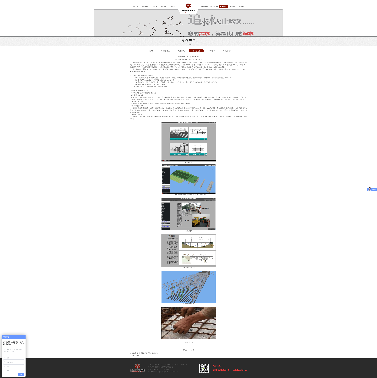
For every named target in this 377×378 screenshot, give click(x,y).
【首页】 (185, 350)
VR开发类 (181, 51)
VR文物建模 (227, 51)
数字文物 (204, 6)
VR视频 (145, 6)
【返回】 (191, 350)
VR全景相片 (165, 51)
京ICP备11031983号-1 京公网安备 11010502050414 (163, 372)
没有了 (137, 355)
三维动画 (211, 51)
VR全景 (154, 6)
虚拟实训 (196, 51)
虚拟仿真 (163, 6)
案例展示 (223, 6)
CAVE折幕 (214, 6)
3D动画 (172, 6)
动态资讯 (232, 6)
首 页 (135, 6)
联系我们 (242, 6)
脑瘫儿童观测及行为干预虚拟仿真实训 (146, 353)
